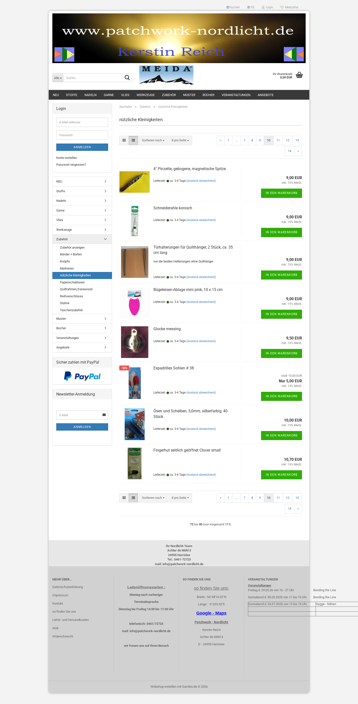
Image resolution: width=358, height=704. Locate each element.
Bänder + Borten (71, 254)
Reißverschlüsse (71, 296)
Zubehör (169, 95)
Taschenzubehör (71, 310)
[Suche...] (127, 78)
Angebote (265, 95)
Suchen (234, 7)
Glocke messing (167, 329)
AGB (55, 628)
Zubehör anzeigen (72, 247)
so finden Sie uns (64, 611)
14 (289, 151)
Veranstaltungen (236, 95)
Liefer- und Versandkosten (70, 620)
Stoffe (71, 95)
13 (297, 140)
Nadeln (90, 95)
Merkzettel (290, 7)
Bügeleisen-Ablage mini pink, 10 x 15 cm (188, 289)
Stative (64, 303)
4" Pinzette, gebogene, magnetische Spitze (189, 168)
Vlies (125, 95)
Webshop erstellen (163, 686)
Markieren (67, 268)
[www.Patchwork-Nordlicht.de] (179, 38)
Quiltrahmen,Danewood (76, 289)
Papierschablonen (72, 282)
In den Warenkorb (281, 193)
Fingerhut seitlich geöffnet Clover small (187, 450)
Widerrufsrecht (62, 636)
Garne (109, 95)
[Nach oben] (344, 696)
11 (278, 140)
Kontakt (57, 603)
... (236, 140)
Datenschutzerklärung (67, 587)
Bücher (208, 95)
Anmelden (82, 147)
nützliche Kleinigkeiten (75, 275)
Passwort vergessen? (71, 164)
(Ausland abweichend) (201, 181)
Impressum (60, 595)
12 (287, 140)
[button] (251, 7)
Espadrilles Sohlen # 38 (173, 368)
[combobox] (153, 140)
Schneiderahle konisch (172, 208)
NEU (56, 95)
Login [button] (268, 7)
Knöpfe (65, 261)
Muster (189, 95)
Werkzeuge (146, 95)
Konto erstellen (66, 158)
